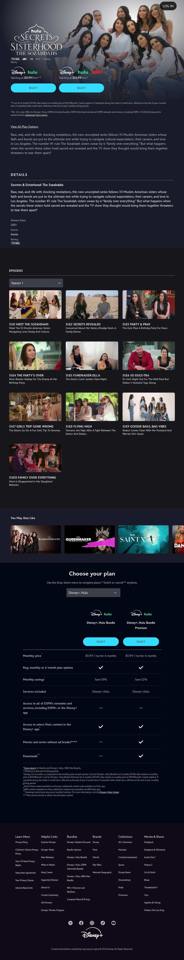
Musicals (122, 849)
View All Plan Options (24, 126)
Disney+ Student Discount (78, 842)
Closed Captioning (49, 895)
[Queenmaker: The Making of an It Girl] (90, 539)
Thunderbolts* (151, 887)
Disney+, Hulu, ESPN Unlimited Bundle (76, 867)
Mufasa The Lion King (154, 910)
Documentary (124, 880)
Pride (120, 887)
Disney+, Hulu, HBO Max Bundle (78, 878)
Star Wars (97, 865)
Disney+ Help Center (109, 792)
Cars (146, 895)
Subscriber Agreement (25, 873)
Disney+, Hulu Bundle (77, 857)
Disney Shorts (124, 872)
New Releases (47, 857)
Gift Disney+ (46, 902)
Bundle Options (74, 849)
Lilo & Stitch (149, 872)
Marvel (96, 857)
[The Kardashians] (36, 539)
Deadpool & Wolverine (154, 849)
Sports (121, 865)
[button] (53, 836)
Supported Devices (49, 880)
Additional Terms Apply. (36, 115)
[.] (70, 923)
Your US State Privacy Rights (25, 863)
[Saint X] (143, 539)
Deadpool (148, 842)
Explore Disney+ (48, 842)
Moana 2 (148, 865)
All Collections (125, 842)
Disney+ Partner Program (52, 910)
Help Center (46, 872)
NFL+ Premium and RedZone (76, 890)
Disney (96, 842)
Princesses (123, 895)
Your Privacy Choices (24, 880)
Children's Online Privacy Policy (26, 851)
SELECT (33, 88)
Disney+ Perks (47, 849)
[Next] (178, 539)
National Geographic (102, 872)
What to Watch (48, 865)
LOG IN (168, 6)
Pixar (95, 849)
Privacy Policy (21, 842)
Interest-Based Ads (24, 888)
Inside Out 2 (149, 857)
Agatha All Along (152, 902)
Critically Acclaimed (127, 857)
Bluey (146, 880)
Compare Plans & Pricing (78, 899)
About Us (45, 887)
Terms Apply (30, 768)
